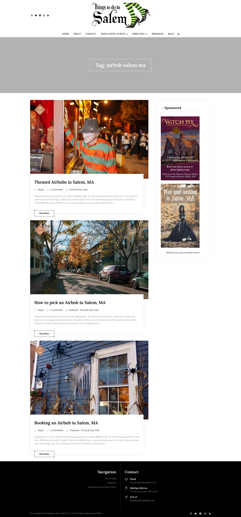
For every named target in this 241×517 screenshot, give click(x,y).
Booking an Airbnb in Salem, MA (66, 422)
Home (65, 34)
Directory (138, 34)
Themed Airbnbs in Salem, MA (64, 182)
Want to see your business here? (183, 252)
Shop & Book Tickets (113, 34)
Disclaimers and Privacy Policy (102, 487)
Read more (44, 213)
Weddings (157, 34)
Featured (73, 310)
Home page (110, 478)
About (77, 34)
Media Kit (112, 483)
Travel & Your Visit (78, 189)
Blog (171, 34)
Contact (91, 34)
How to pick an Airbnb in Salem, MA (70, 302)
